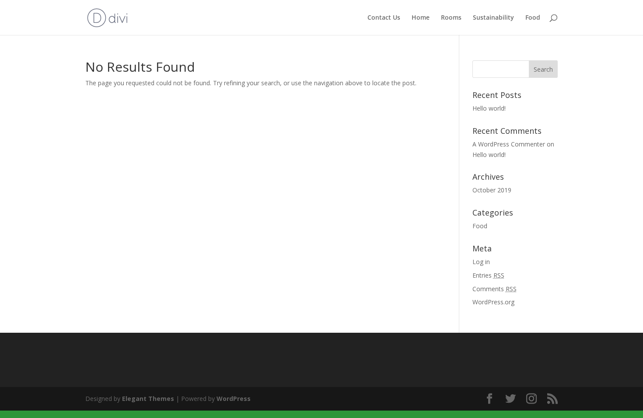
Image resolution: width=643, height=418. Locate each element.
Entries (488, 275)
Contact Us (383, 17)
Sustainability (493, 17)
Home (421, 17)
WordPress (234, 398)
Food (532, 17)
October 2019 (491, 190)
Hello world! (489, 108)
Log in (481, 262)
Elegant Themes (148, 398)
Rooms (451, 17)
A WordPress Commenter (508, 144)
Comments (494, 289)
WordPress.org (493, 302)
